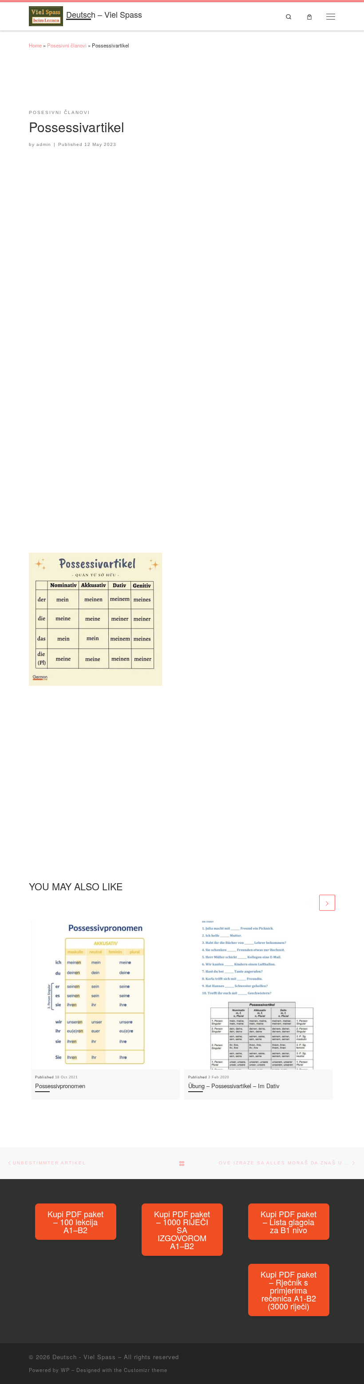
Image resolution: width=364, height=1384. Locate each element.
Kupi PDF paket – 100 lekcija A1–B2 (75, 1221)
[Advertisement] (190, 83)
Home (35, 45)
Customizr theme (145, 1369)
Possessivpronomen (60, 1085)
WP (65, 1369)
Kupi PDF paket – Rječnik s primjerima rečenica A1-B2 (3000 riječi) (289, 1290)
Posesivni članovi (67, 45)
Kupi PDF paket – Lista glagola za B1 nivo (289, 1221)
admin (43, 144)
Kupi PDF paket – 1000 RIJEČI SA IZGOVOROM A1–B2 (182, 1229)
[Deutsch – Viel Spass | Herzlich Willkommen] (46, 14)
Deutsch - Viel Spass (84, 1357)
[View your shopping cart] (309, 16)
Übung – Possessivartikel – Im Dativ (233, 1085)
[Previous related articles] (310, 903)
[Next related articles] (327, 903)
